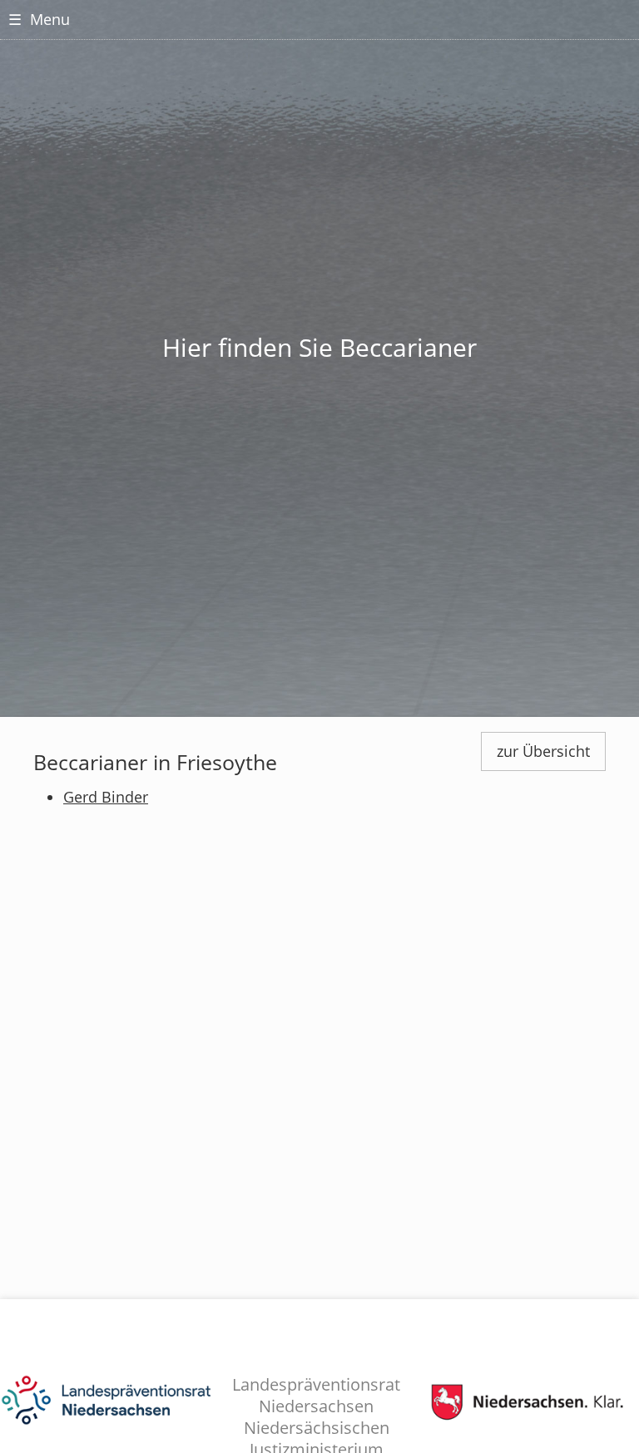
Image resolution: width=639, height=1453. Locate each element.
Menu (39, 19)
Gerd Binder (105, 797)
